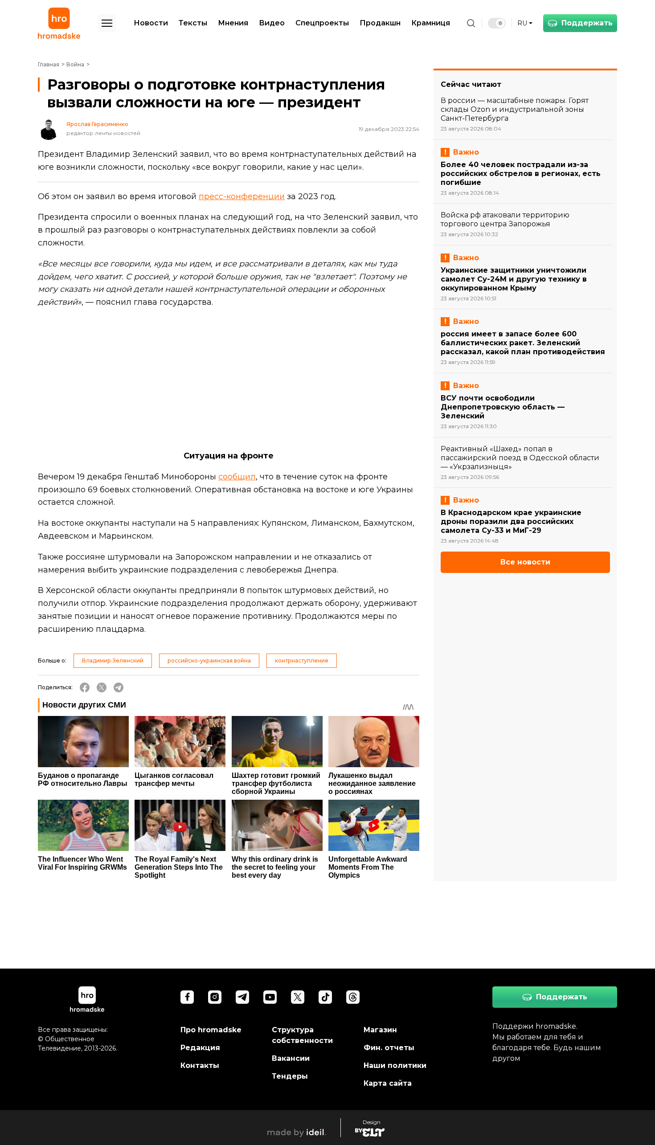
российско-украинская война (209, 660)
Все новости (525, 562)
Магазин (380, 1030)
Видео (272, 23)
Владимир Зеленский (112, 660)
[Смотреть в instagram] (214, 997)
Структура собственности (302, 1035)
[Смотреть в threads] (353, 997)
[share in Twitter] (101, 687)
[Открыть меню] (107, 23)
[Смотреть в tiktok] (325, 997)
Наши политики (395, 1065)
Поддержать (587, 23)
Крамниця (430, 23)
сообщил (237, 477)
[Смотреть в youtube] (270, 997)
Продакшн (380, 23)
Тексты (193, 23)
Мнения (233, 23)
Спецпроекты (322, 23)
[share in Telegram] (118, 687)
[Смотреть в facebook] (187, 997)
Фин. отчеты (389, 1047)
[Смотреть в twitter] (297, 997)
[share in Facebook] (85, 687)
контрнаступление (301, 660)
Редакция (200, 1047)
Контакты (199, 1065)
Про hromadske (211, 1030)
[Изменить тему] (497, 23)
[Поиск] (471, 23)
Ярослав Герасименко (97, 124)
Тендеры (290, 1076)
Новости (151, 23)
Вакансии (291, 1058)
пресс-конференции (242, 196)
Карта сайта (388, 1083)
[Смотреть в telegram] (242, 997)
